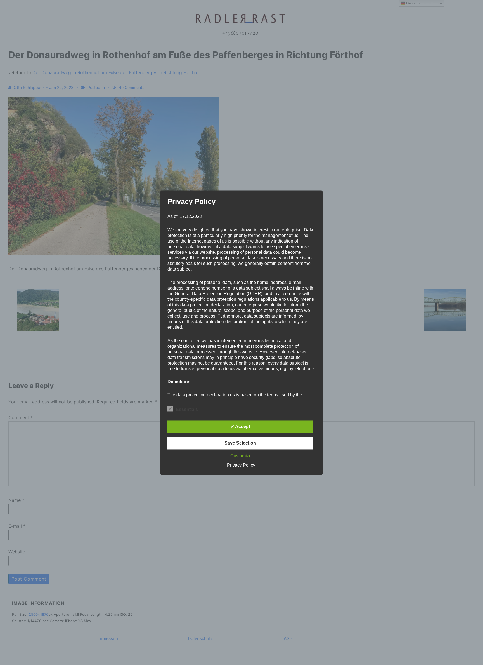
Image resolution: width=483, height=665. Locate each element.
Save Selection (240, 443)
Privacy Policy (241, 465)
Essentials (187, 409)
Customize (241, 455)
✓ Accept (240, 426)
